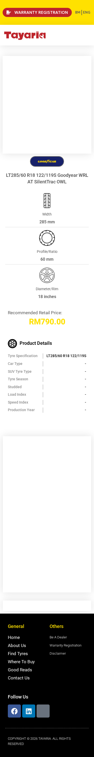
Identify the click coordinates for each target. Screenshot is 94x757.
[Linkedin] (28, 711)
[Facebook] (14, 711)
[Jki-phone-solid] (43, 711)
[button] (87, 35)
